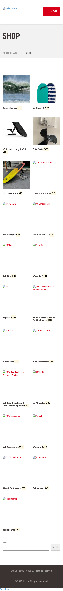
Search (6, 542)
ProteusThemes (43, 570)
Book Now (4, 589)
